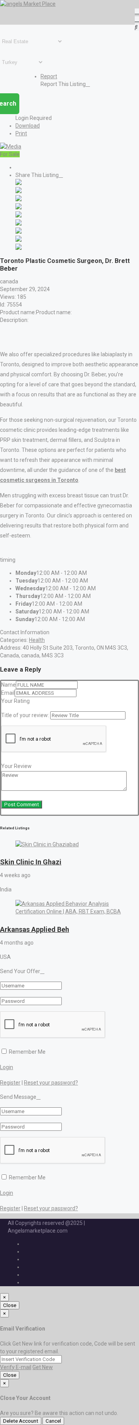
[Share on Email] (18, 248)
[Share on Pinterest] (18, 224)
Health (37, 640)
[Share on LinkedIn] (18, 199)
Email (8, 693)
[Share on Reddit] (18, 215)
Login (6, 1067)
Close (9, 1305)
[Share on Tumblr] (18, 232)
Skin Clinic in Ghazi (30, 862)
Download (27, 126)
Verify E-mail (15, 1367)
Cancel (53, 1421)
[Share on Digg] (18, 207)
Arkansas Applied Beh (34, 929)
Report (49, 76)
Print (21, 133)
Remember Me (27, 1052)
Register (10, 1083)
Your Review (16, 766)
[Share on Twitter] (18, 191)
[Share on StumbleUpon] (18, 240)
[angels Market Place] (28, 4)
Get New (42, 1367)
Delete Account (20, 1421)
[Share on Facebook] (18, 183)
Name (8, 685)
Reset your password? (51, 1083)
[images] (10, 146)
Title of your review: (25, 715)
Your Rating (15, 701)
